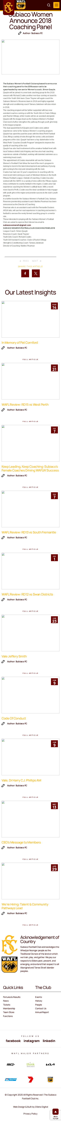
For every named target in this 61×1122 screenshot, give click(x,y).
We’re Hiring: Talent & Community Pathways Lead (25, 906)
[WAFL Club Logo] (9, 7)
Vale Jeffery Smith (14, 656)
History (38, 1000)
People (38, 1004)
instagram (31, 1041)
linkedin (49, 1041)
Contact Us (40, 1008)
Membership (9, 1008)
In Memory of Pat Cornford (20, 342)
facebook (13, 1041)
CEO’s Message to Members (21, 842)
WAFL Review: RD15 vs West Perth (25, 404)
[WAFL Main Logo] (21, 4)
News (6, 1000)
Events (38, 996)
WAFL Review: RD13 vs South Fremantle (29, 532)
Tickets (6, 1004)
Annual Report (42, 1012)
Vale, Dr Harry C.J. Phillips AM (21, 780)
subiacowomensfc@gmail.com (17, 225)
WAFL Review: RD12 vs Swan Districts (27, 594)
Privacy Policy (30, 1113)
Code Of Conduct (14, 718)
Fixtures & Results (11, 996)
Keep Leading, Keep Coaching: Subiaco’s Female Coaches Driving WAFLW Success (30, 468)
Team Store (8, 1012)
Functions (8, 1016)
